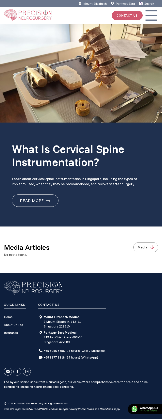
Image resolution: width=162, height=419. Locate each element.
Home (8, 317)
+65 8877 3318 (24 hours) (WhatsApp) (71, 357)
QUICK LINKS (14, 305)
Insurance (11, 333)
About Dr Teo (13, 325)
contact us (127, 15)
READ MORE (32, 200)
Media (142, 247)
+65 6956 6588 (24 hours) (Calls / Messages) (75, 351)
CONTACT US (48, 305)
